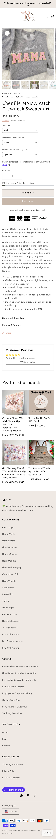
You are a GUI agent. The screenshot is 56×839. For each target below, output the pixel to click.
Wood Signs (8, 607)
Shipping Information (12, 764)
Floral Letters (8, 540)
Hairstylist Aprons (11, 621)
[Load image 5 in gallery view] (44, 85)
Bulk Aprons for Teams (13, 686)
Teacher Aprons (10, 627)
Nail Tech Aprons (10, 634)
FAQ (4, 738)
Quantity (6, 170)
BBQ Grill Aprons (10, 647)
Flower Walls (8, 534)
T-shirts (5, 600)
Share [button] (8, 332)
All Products (15, 93)
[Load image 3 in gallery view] (25, 85)
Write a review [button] (28, 362)
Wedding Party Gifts (12, 713)
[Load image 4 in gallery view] (34, 85)
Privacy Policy (9, 771)
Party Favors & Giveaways (14, 706)
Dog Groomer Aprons (12, 641)
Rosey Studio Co (14, 831)
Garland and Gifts (11, 574)
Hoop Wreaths (9, 580)
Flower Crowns (9, 554)
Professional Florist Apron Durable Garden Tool (39, 471)
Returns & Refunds (11, 777)
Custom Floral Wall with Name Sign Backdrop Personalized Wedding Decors (13, 424)
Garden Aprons (9, 614)
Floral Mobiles (9, 560)
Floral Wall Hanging (12, 567)
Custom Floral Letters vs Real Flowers (20, 666)
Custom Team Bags (11, 700)
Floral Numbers (9, 547)
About (5, 732)
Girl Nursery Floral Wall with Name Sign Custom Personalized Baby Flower (14, 473)
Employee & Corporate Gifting (17, 693)
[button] (3, 16)
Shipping (5, 120)
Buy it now (28, 201)
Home (4, 93)
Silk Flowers (8, 587)
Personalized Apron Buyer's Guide (19, 680)
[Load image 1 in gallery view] (6, 85)
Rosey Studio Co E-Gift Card (39, 420)
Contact (6, 745)
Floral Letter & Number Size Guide (19, 673)
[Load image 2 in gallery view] (16, 85)
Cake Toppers (9, 527)
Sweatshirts (7, 594)
